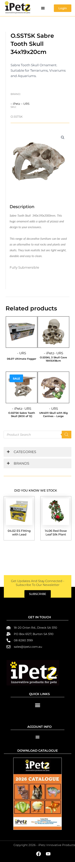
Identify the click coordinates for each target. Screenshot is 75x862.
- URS (21, 353)
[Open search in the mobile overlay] (37, 434)
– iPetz (16, 104)
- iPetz (49, 353)
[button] (43, 8)
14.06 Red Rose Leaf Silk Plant (56, 532)
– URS (25, 104)
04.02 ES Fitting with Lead (19, 532)
